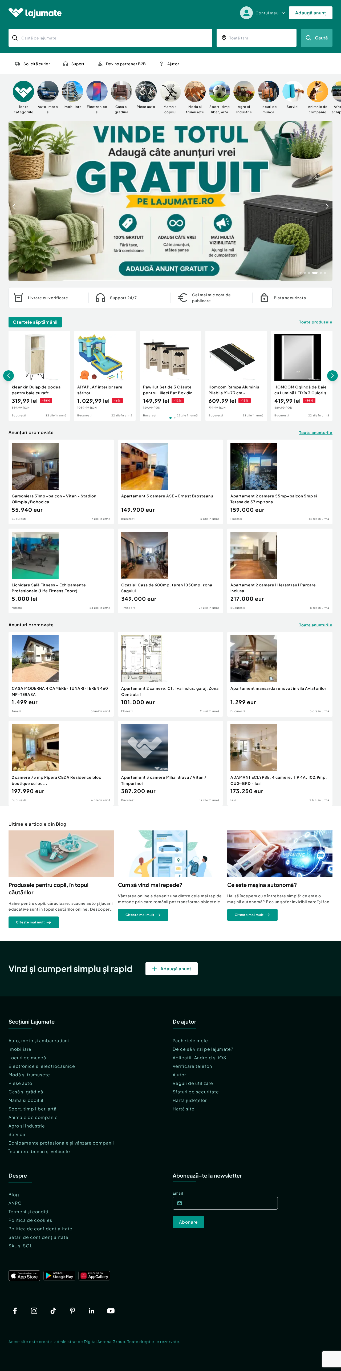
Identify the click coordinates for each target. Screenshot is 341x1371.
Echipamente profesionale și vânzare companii (61, 1143)
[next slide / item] (327, 201)
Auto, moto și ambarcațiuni (39, 1040)
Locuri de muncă (27, 1057)
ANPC (15, 1203)
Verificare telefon (192, 1066)
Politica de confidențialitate (40, 1228)
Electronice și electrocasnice (42, 1066)
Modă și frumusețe (29, 1074)
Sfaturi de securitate (196, 1091)
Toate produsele (315, 321)
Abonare (188, 1222)
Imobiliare (20, 1049)
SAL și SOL (21, 1245)
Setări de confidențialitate (38, 1237)
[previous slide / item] (14, 201)
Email (178, 1193)
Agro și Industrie (27, 1126)
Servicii (17, 1134)
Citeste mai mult (30, 922)
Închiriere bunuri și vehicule (39, 1151)
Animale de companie (33, 1117)
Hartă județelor (190, 1100)
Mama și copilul (26, 1100)
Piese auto (20, 1083)
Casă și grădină (26, 1091)
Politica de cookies (30, 1220)
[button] (300, 272)
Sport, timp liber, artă (32, 1109)
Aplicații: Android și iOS (199, 1057)
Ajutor (179, 1074)
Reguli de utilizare (193, 1083)
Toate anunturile (315, 432)
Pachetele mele (190, 1040)
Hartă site (183, 1109)
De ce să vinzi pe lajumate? (203, 1049)
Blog (14, 1194)
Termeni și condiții (29, 1211)
